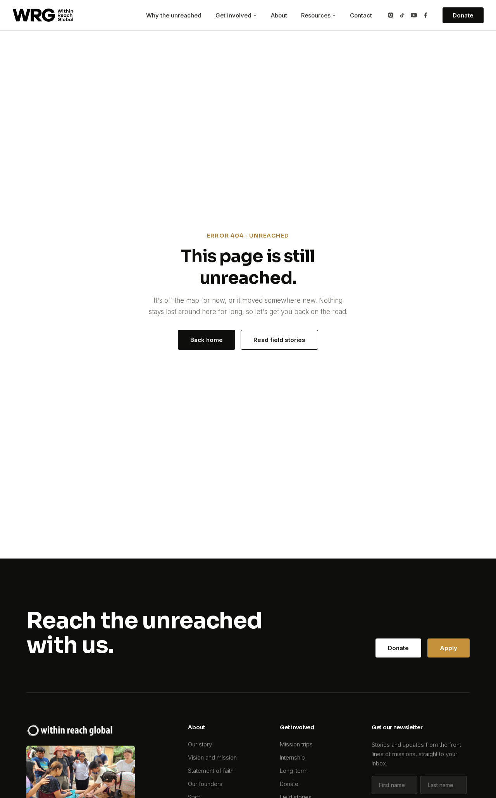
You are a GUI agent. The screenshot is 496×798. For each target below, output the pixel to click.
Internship (292, 757)
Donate (463, 15)
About (279, 15)
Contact (361, 15)
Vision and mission (212, 757)
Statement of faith (211, 770)
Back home (206, 339)
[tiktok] (402, 15)
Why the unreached (174, 15)
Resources (316, 15)
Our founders (205, 784)
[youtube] (414, 15)
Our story (200, 744)
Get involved (234, 15)
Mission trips (296, 744)
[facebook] (425, 15)
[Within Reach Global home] (42, 15)
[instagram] (391, 15)
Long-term (294, 770)
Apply (448, 648)
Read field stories (279, 339)
